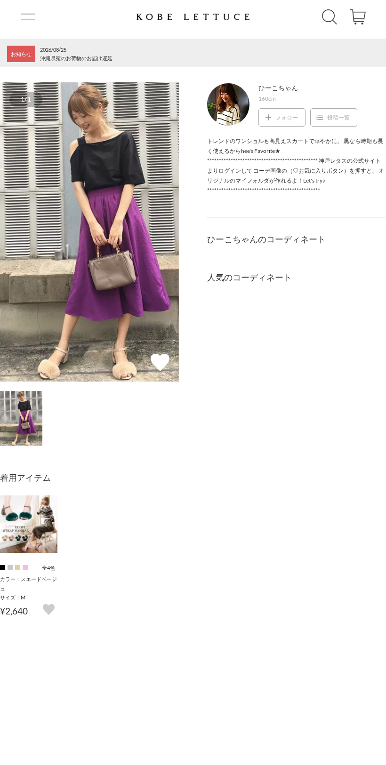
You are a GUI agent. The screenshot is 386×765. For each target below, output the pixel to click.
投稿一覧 (338, 117)
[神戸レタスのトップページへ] (193, 17)
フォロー (286, 117)
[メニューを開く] (28, 17)
